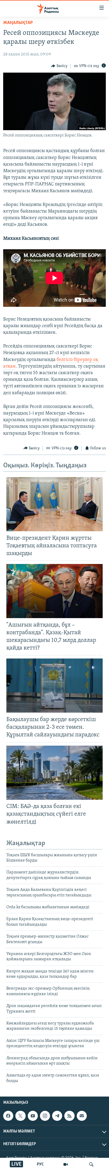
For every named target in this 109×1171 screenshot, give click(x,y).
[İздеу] (91, 1164)
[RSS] (69, 1116)
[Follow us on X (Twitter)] (20, 1116)
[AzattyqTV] (66, 1164)
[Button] (59, 66)
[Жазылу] (82, 1116)
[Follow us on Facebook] (8, 1116)
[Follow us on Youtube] (33, 1116)
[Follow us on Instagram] (45, 1116)
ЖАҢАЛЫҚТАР (18, 23)
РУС (40, 1164)
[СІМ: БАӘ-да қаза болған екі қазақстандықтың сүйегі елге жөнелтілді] (54, 773)
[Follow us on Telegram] (57, 1116)
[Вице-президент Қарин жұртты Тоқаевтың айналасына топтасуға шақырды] (54, 504)
